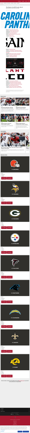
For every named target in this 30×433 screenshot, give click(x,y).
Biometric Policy (15, 424)
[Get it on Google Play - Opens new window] (17, 414)
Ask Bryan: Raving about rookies (14, 30)
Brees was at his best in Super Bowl (15, 53)
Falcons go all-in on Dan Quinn (13, 80)
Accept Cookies (20, 431)
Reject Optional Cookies (26, 431)
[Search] (27, 1)
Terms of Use (15, 422)
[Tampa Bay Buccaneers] (15, 417)
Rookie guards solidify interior (13, 29)
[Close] (29, 426)
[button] (15, 63)
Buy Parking (10, 178)
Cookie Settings (2, 431)
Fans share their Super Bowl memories (14, 54)
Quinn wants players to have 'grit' (14, 85)
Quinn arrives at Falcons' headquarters (15, 86)
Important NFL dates (12, 49)
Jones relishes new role (14, 31)
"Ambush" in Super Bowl (13, 55)
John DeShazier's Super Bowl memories (15, 50)
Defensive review (11, 36)
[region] (15, 429)
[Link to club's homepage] (1, 0)
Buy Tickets (4, 178)
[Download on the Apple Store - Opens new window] (12, 414)
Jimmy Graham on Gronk (13, 56)
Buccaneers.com (21, 380)
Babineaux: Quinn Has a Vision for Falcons (15, 87)
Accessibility (15, 423)
